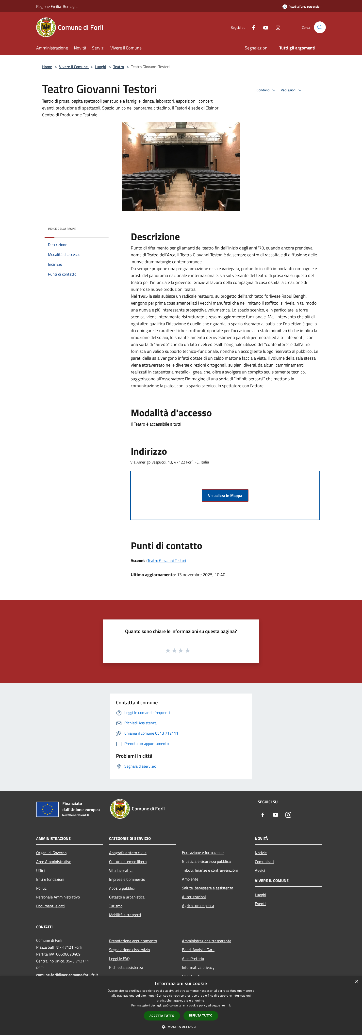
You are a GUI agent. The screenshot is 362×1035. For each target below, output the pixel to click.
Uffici (40, 870)
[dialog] (181, 1005)
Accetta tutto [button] (161, 1016)
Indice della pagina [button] (62, 228)
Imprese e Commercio (127, 879)
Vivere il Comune (74, 67)
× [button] (356, 981)
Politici (42, 888)
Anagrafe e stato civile (128, 853)
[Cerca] (320, 27)
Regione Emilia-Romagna (57, 6)
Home (47, 67)
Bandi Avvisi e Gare (198, 950)
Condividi (264, 90)
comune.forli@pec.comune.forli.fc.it (67, 975)
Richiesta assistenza (126, 967)
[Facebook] (251, 27)
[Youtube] (264, 27)
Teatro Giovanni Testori (167, 560)
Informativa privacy (198, 967)
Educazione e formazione (203, 852)
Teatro (118, 67)
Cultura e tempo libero (128, 862)
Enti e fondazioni (50, 879)
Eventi (260, 904)
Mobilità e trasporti (125, 915)
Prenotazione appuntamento (133, 941)
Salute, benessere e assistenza (207, 888)
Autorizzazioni (194, 897)
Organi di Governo (51, 853)
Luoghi (100, 67)
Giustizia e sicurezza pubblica (206, 861)
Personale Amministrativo (58, 897)
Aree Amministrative (53, 862)
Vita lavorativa (121, 870)
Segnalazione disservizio (129, 950)
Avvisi (260, 870)
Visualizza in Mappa (225, 495)
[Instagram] (276, 27)
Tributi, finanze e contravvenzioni (210, 870)
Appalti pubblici (122, 888)
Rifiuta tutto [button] (201, 1015)
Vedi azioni (289, 90)
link (228, 1005)
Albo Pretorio (193, 958)
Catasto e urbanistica (127, 897)
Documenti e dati (50, 906)
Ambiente (190, 879)
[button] (180, 1026)
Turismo (115, 906)
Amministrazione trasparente (206, 941)
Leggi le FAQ (119, 958)
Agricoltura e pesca (198, 906)
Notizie (261, 853)
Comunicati (264, 862)
